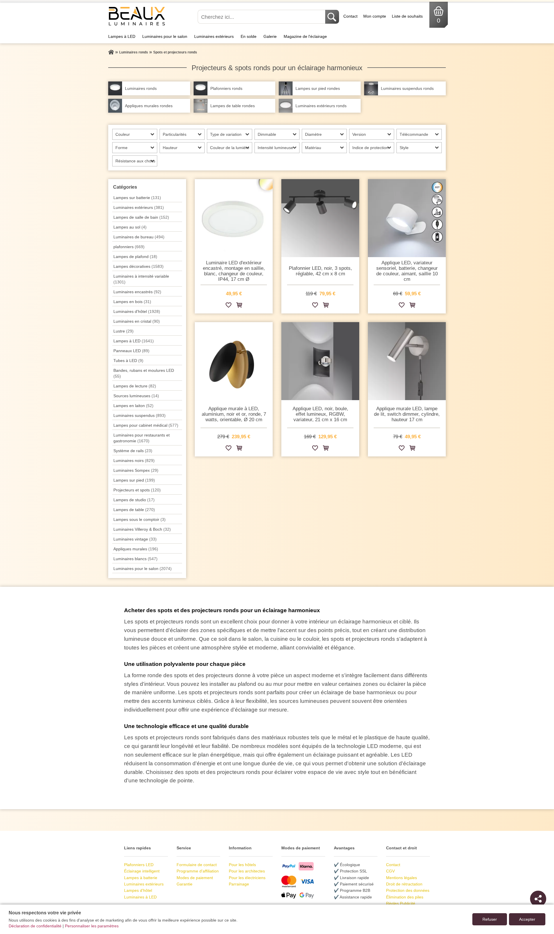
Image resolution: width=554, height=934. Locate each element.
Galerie (270, 36)
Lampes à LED (121, 36)
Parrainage (239, 884)
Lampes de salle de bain (141, 217)
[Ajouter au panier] (239, 306)
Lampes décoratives (138, 266)
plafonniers (129, 246)
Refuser (489, 919)
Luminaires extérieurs (214, 36)
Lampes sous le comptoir (139, 519)
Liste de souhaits (407, 16)
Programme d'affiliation (198, 871)
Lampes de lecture (134, 386)
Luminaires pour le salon (164, 36)
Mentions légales (401, 877)
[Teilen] (538, 898)
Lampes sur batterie (137, 197)
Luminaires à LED (140, 897)
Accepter (527, 919)
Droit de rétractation (404, 884)
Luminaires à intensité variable (141, 279)
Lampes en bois (132, 301)
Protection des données (407, 890)
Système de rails (132, 450)
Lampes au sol (130, 227)
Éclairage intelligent (142, 871)
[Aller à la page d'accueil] (111, 52)
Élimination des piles (404, 897)
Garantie (184, 884)
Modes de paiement (195, 877)
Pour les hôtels (242, 864)
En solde (249, 36)
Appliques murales (135, 549)
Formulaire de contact (197, 864)
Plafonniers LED (139, 864)
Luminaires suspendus (139, 415)
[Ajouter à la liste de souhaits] (228, 306)
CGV (390, 871)
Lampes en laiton (133, 405)
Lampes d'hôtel (138, 890)
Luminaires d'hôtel (136, 311)
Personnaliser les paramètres (92, 926)
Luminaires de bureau (138, 237)
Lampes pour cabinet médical (145, 425)
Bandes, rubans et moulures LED (143, 373)
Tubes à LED (128, 360)
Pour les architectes (247, 871)
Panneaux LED (131, 350)
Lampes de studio (134, 499)
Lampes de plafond (135, 256)
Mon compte (374, 16)
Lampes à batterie (140, 877)
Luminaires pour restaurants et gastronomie (141, 438)
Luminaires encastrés (137, 291)
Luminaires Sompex (135, 470)
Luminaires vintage (135, 539)
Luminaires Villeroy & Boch (142, 529)
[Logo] (137, 25)
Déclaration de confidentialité (35, 926)
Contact (350, 16)
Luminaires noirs (134, 460)
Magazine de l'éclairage (305, 36)
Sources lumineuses (136, 395)
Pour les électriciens (247, 877)
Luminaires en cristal (136, 321)
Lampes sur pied (134, 480)
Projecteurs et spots (137, 490)
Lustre (123, 331)
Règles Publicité (400, 903)
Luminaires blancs (135, 558)
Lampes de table (134, 509)
